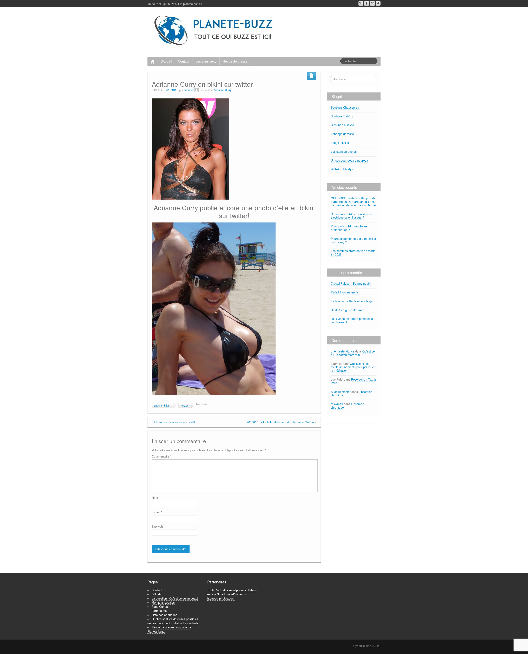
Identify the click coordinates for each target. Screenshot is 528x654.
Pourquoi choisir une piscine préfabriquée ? (349, 228)
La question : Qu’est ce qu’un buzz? (175, 598)
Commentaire (161, 456)
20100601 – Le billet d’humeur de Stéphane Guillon (280, 422)
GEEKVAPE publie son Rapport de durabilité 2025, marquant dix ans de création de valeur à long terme (353, 201)
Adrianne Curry (222, 90)
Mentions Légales (163, 602)
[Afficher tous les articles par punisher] (196, 90)
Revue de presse (235, 61)
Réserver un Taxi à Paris (353, 381)
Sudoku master (341, 392)
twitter (184, 405)
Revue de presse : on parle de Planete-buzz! (169, 629)
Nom (156, 498)
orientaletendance (342, 351)
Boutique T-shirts (342, 116)
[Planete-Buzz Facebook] (366, 3)
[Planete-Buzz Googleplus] (360, 3)
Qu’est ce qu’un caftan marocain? (353, 353)
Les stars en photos (344, 151)
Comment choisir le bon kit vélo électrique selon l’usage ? (351, 216)
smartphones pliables (243, 590)
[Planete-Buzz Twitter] (378, 3)
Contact (183, 61)
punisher (189, 90)
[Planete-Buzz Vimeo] (372, 3)
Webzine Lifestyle (342, 169)
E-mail (157, 512)
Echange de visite (342, 134)
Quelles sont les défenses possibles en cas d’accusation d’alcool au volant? (172, 621)
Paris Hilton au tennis (344, 292)
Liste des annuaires (164, 615)
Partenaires (159, 611)
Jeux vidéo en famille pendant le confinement (352, 320)
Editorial (157, 594)
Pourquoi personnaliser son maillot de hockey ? (353, 240)
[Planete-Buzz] (214, 31)
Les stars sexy (206, 61)
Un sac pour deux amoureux (349, 160)
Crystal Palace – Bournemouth (351, 283)
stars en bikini (162, 405)
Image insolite (340, 143)
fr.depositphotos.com (221, 598)
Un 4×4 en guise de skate (347, 310)
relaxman (337, 404)
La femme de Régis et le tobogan (352, 301)
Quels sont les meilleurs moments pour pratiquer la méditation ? (353, 367)
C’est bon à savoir (342, 125)
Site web (157, 526)
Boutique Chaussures (345, 107)
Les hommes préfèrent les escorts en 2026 (353, 252)
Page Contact (160, 606)
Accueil (166, 61)
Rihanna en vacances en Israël (174, 422)
